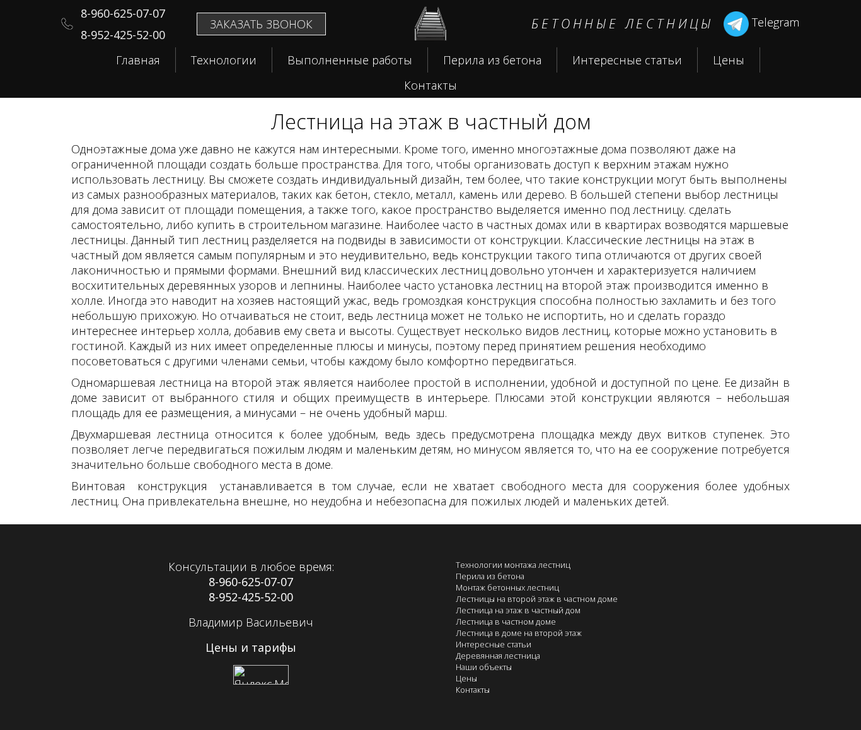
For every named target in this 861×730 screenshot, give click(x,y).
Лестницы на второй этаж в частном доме (537, 598)
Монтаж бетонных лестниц (507, 587)
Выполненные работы (349, 60)
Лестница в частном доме (506, 621)
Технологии (224, 60)
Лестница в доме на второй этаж (519, 633)
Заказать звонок (261, 24)
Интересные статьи (627, 60)
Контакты (430, 85)
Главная (138, 60)
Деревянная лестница (498, 655)
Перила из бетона (492, 60)
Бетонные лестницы (622, 23)
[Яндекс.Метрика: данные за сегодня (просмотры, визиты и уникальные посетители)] (261, 675)
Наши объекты (484, 667)
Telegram (774, 22)
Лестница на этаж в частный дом (518, 610)
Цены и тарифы (250, 647)
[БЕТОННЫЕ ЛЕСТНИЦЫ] (430, 36)
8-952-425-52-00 (251, 596)
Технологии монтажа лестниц (513, 564)
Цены (728, 60)
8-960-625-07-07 (251, 581)
